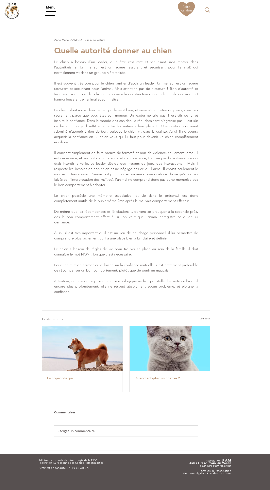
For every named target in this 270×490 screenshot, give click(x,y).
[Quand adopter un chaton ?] (170, 348)
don (189, 10)
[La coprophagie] (82, 348)
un (183, 10)
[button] (50, 7)
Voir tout (205, 318)
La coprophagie (60, 378)
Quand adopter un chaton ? (157, 378)
